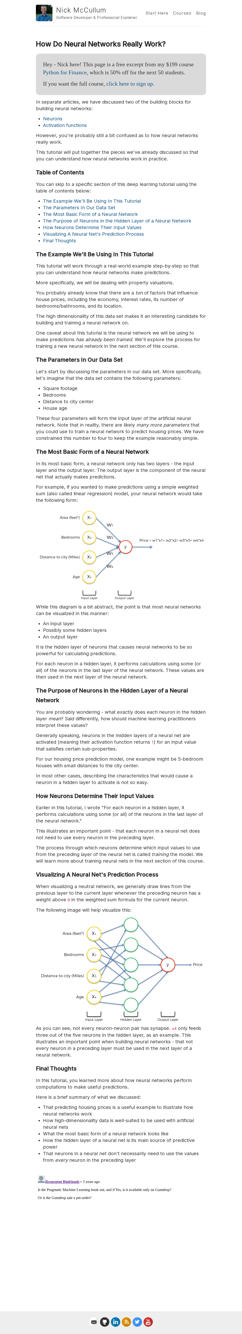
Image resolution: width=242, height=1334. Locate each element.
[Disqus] (121, 1233)
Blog (201, 13)
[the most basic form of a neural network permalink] (33, 452)
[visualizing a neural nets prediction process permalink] (33, 875)
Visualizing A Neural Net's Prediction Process (93, 234)
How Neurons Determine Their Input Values (92, 227)
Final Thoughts (59, 240)
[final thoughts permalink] (33, 1069)
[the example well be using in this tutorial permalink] (33, 254)
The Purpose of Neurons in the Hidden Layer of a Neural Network (117, 221)
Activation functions (65, 125)
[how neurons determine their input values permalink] (33, 796)
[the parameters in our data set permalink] (33, 360)
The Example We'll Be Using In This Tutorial (92, 201)
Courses (182, 13)
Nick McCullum (81, 10)
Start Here (157, 13)
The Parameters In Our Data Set (79, 207)
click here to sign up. (130, 84)
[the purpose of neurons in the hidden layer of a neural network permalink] (33, 691)
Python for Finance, (65, 72)
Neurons (52, 119)
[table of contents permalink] (33, 172)
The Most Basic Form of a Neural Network (90, 214)
